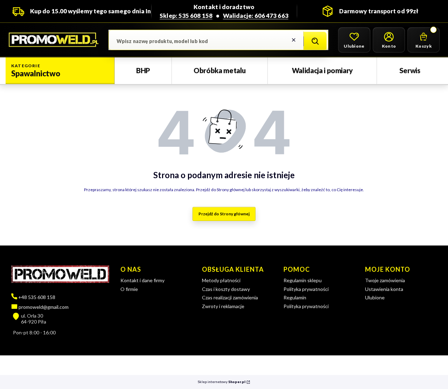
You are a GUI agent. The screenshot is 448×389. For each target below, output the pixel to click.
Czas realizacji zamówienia (230, 297)
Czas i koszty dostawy (226, 289)
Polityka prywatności (306, 289)
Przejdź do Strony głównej (224, 213)
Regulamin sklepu (303, 280)
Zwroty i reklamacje (223, 306)
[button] (315, 41)
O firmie (129, 289)
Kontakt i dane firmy (142, 280)
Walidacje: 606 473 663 (255, 15)
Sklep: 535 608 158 (186, 15)
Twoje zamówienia (385, 280)
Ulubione (375, 297)
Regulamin (295, 297)
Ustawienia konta (384, 289)
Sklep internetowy (221, 382)
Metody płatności (221, 280)
